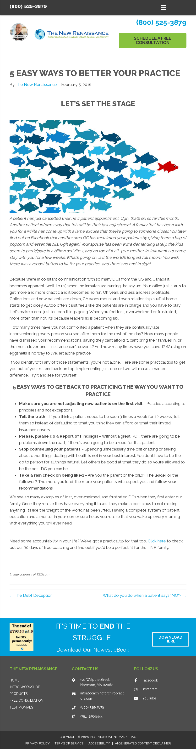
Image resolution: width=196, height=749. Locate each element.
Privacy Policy (37, 743)
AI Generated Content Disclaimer (143, 743)
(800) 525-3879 (28, 6)
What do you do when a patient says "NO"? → (144, 595)
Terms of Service (69, 743)
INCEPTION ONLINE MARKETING (113, 737)
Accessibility (99, 743)
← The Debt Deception (31, 595)
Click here (157, 541)
